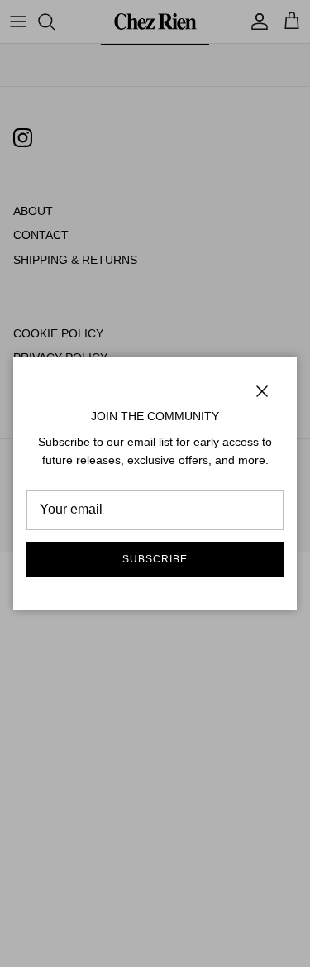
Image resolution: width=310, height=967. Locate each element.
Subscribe (155, 559)
